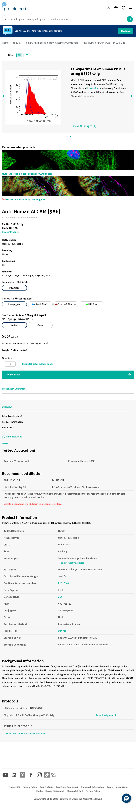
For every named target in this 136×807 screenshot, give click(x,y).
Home (5, 42)
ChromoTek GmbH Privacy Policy (83, 791)
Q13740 (62, 631)
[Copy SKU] (32, 319)
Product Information (12, 421)
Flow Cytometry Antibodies (64, 42)
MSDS (5, 443)
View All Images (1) (84, 126)
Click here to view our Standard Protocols (25, 733)
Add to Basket (13, 374)
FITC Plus (92, 304)
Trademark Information (92, 787)
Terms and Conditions (67, 787)
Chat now (126, 31)
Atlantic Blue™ (41, 304)
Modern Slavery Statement (50, 791)
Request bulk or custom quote (37, 364)
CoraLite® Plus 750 (66, 304)
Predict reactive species (72, 562)
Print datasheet (13, 436)
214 (60, 596)
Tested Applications (12, 416)
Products (17, 42)
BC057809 (63, 583)
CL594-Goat (93, 88)
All (19, 55)
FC (27, 55)
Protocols (7, 427)
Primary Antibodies (35, 42)
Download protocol (106, 715)
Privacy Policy (30, 787)
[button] (126, 798)
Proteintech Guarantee (14, 388)
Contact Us (14, 787)
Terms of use (46, 787)
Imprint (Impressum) (117, 787)
